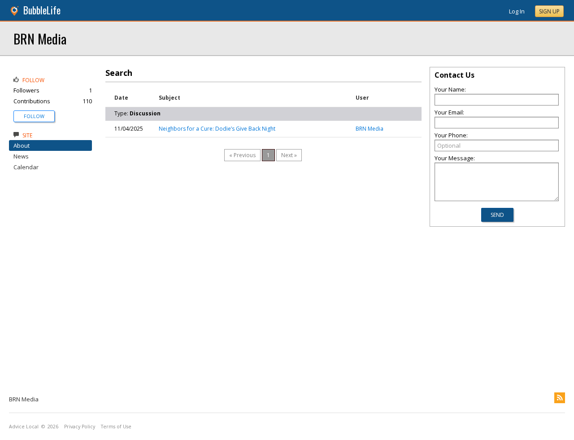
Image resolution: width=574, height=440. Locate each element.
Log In (517, 11)
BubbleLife (42, 10)
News (21, 156)
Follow (34, 116)
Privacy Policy (79, 426)
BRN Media (39, 38)
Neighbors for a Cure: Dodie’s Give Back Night (217, 128)
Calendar (26, 167)
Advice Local (24, 426)
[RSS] (559, 397)
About (21, 145)
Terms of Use (116, 426)
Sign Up (549, 11)
